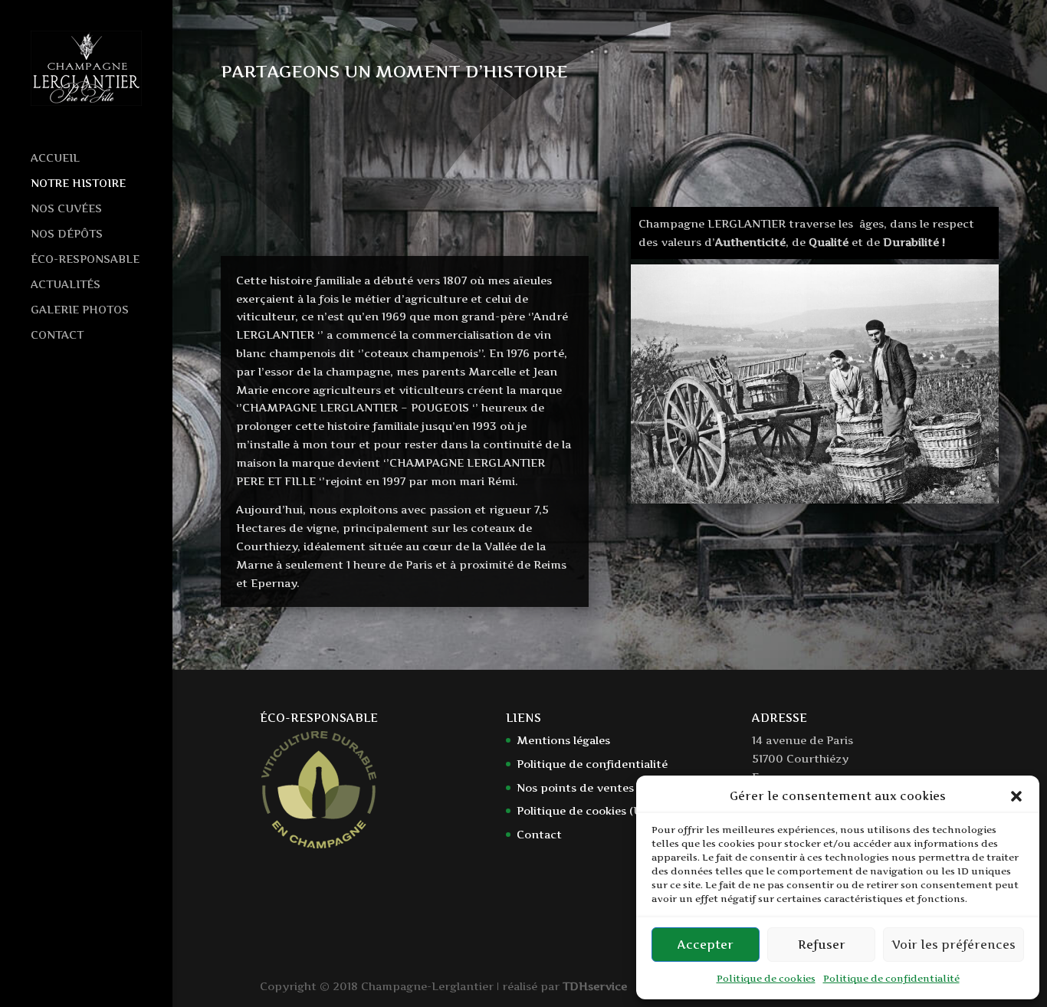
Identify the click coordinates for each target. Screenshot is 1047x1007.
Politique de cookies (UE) (584, 810)
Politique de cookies (766, 978)
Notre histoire (78, 183)
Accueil (55, 158)
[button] (1016, 796)
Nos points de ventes (575, 787)
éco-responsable (85, 259)
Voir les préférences (953, 944)
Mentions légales (563, 739)
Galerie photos (80, 310)
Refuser (821, 944)
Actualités (65, 284)
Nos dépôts (67, 234)
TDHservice (595, 985)
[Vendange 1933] (815, 499)
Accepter (706, 944)
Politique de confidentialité (891, 978)
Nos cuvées (66, 209)
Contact (57, 335)
